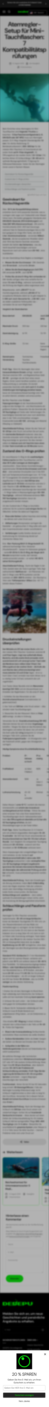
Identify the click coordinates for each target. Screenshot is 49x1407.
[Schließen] (45, 1354)
